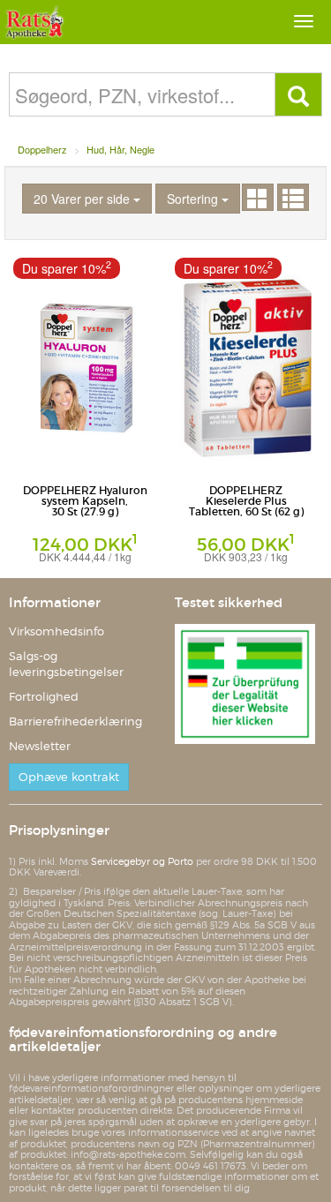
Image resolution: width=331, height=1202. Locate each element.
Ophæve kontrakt (69, 777)
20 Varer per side (83, 198)
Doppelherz (42, 149)
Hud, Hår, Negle (120, 149)
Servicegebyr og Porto (142, 861)
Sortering (194, 198)
